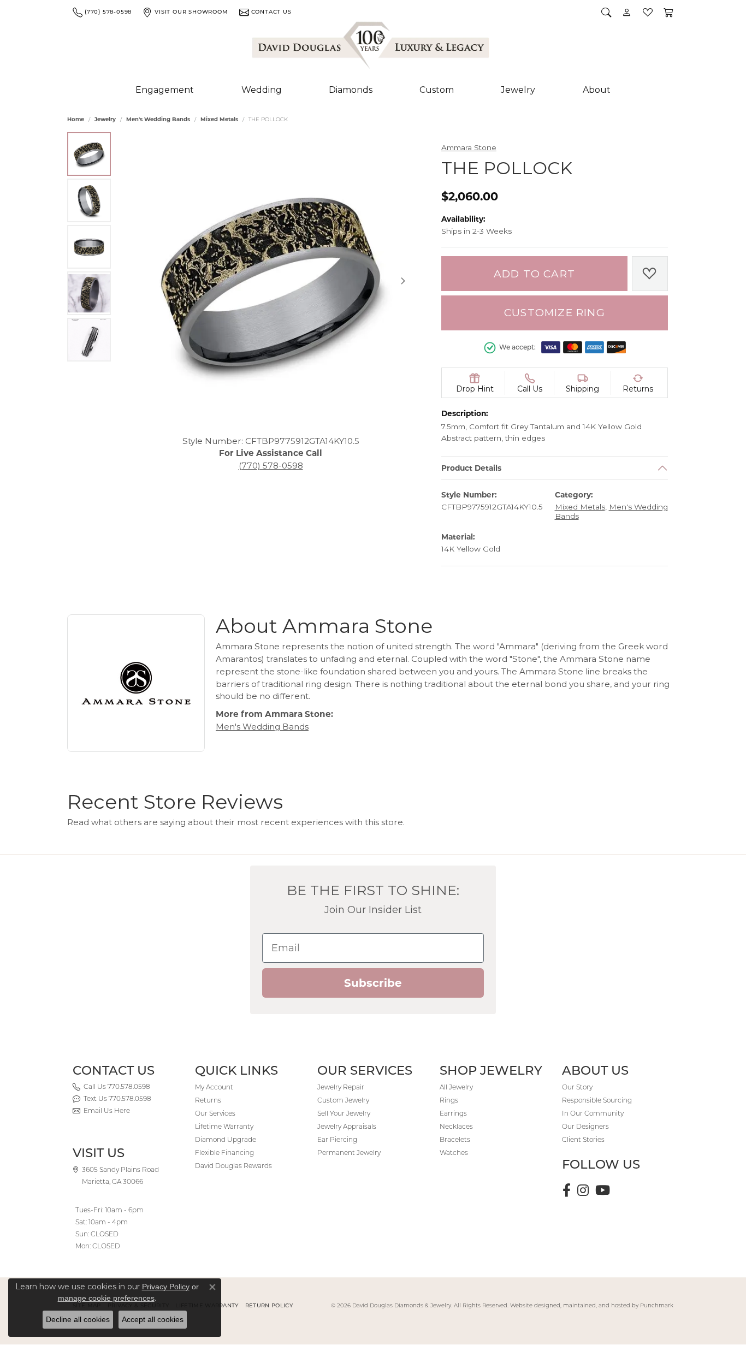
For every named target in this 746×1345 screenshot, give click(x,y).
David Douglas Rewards (233, 1166)
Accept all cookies (152, 1319)
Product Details (471, 468)
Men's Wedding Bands (158, 119)
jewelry (105, 119)
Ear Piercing (337, 1139)
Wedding (261, 90)
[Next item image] (403, 281)
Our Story (577, 1087)
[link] (102, 12)
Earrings (453, 1113)
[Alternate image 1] (89, 154)
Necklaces (456, 1126)
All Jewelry (456, 1087)
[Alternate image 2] (89, 200)
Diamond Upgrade (225, 1139)
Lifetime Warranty (224, 1126)
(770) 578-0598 (271, 465)
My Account (214, 1087)
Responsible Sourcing (597, 1100)
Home (75, 119)
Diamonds (350, 90)
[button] (606, 12)
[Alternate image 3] (89, 247)
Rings (449, 1100)
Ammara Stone (468, 147)
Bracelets (455, 1139)
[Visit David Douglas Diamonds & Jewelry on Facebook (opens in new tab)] (566, 1190)
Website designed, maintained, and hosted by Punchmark (591, 1305)
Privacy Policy (166, 1286)
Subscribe (373, 983)
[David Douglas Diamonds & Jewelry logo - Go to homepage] (371, 47)
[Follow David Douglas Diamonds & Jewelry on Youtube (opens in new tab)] (603, 1190)
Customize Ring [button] (554, 312)
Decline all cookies (78, 1319)
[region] (270, 281)
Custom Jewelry (343, 1100)
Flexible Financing (224, 1152)
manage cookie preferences (106, 1298)
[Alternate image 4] (89, 293)
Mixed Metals (219, 119)
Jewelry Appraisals (346, 1126)
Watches (454, 1152)
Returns (208, 1100)
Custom (436, 90)
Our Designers (585, 1126)
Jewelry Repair (340, 1087)
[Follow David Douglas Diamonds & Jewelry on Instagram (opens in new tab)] (583, 1190)
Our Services (215, 1113)
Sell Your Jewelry (343, 1113)
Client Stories (583, 1139)
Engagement (164, 90)
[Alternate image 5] (89, 340)
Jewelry (518, 90)
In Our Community (593, 1113)
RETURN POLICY (269, 1305)
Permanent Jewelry (349, 1152)
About (597, 90)
